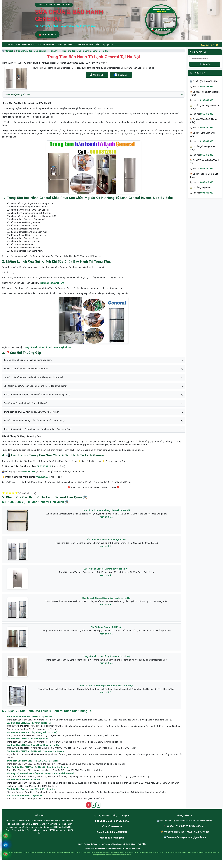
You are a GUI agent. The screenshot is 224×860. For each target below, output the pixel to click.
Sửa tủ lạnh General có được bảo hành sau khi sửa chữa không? (34, 420)
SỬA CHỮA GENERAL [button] (46, 45)
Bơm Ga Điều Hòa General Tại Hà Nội (25, 795)
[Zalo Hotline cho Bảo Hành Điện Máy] (5, 844)
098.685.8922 (206, 127)
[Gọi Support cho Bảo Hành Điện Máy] (5, 854)
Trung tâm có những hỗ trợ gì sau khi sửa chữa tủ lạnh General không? (38, 429)
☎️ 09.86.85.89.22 (47, 34)
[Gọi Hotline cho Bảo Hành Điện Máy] (5, 835)
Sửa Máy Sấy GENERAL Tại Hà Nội (23, 779)
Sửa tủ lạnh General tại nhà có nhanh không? (25, 403)
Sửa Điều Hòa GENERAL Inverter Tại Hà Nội (28, 738)
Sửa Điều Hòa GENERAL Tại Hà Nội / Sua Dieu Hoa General (36, 751)
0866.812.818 (206, 114)
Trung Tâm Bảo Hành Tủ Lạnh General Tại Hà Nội (84, 51)
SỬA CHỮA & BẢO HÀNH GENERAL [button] (21, 45)
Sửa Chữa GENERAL (112, 826)
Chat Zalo (122, 75)
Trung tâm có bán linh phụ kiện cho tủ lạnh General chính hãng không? (37, 394)
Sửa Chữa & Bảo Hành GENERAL (112, 820)
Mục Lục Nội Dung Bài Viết (18, 94)
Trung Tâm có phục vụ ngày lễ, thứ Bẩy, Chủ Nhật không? (31, 412)
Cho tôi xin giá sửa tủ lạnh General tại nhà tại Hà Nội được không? (35, 386)
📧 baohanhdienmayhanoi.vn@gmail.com (184, 837)
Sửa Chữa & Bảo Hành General (31, 51)
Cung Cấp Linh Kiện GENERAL (112, 832)
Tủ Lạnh (53, 51)
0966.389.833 (206, 100)
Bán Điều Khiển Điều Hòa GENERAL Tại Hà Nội (29, 716)
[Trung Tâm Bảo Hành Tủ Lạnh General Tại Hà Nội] (16, 78)
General (9, 51)
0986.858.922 (206, 86)
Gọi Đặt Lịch (108, 45)
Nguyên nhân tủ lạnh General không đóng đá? (26, 368)
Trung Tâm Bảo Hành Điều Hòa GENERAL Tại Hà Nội (32, 761)
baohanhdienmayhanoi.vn (52, 283)
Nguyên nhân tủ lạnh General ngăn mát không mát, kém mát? (33, 377)
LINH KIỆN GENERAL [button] (66, 45)
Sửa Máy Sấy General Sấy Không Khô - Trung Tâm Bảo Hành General (40, 773)
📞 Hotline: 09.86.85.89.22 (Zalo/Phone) (185, 826)
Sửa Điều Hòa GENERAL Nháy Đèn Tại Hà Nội (29, 723)
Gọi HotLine (99, 75)
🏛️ (3, 51)
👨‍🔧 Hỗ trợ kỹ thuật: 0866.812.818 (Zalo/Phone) (185, 831)
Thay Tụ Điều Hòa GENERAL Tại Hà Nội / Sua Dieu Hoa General (37, 767)
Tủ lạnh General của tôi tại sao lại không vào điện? (28, 360)
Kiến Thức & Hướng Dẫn (88, 45)
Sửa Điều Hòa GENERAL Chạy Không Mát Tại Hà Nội (32, 732)
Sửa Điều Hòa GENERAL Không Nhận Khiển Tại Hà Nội (33, 745)
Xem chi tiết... (106, 517)
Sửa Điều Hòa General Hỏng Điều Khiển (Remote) (31, 789)
